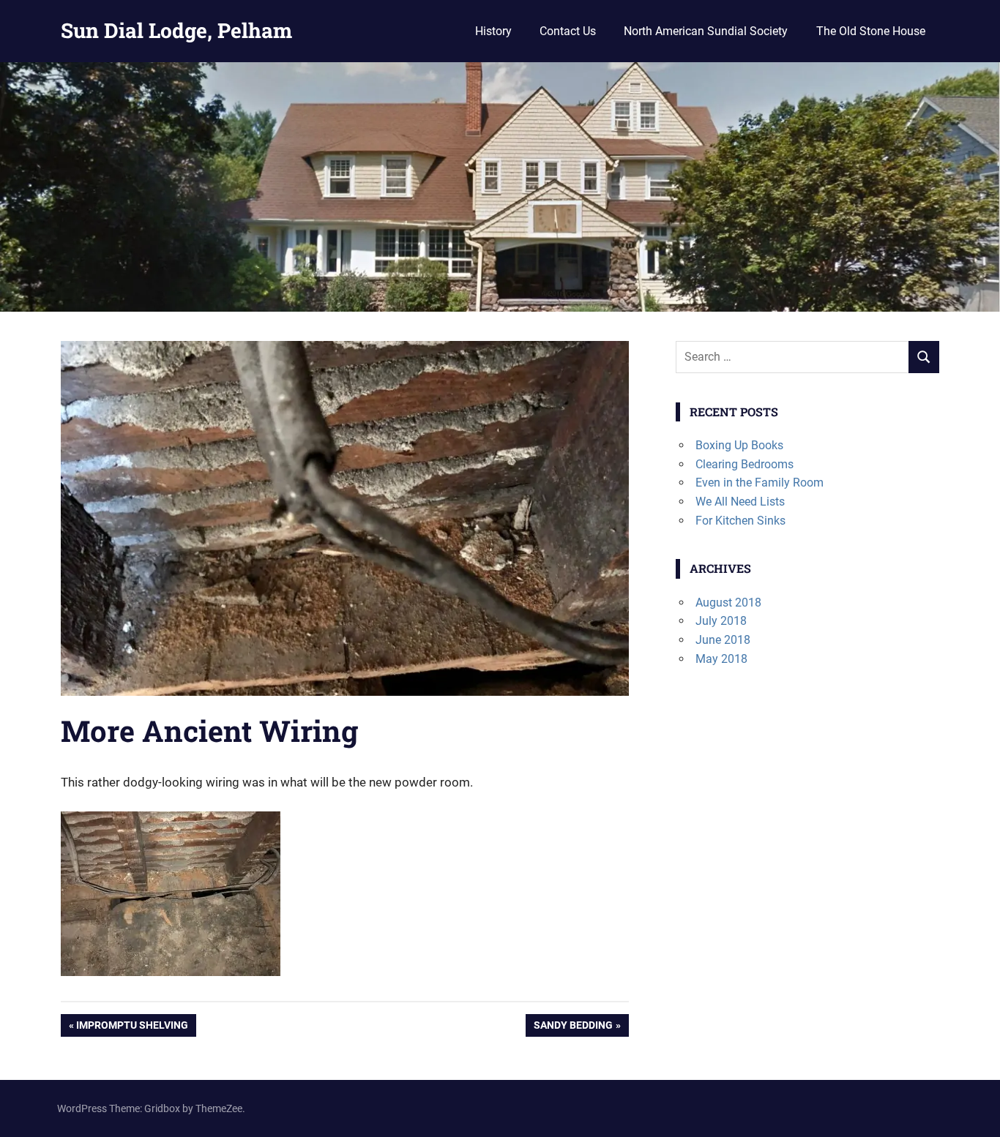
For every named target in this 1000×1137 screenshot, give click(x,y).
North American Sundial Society (706, 31)
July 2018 (721, 621)
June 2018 (722, 640)
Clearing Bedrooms (744, 464)
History (493, 31)
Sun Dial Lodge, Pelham (176, 30)
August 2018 (728, 602)
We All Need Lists (740, 502)
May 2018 (721, 659)
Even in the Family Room (759, 482)
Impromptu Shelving (131, 1027)
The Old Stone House (870, 31)
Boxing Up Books (739, 445)
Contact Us (568, 31)
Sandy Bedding (573, 1027)
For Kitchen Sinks (740, 521)
